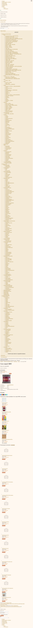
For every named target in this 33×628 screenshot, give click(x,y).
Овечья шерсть (8, 161)
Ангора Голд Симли (9, 192)
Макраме (7, 96)
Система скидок (4, 4)
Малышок (7, 129)
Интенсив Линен (8, 90)
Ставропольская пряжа (7, 162)
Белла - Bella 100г (8, 43)
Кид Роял (7, 221)
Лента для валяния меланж (10, 128)
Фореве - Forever (8, 71)
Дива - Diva (7, 48)
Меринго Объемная (9, 177)
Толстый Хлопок (8, 269)
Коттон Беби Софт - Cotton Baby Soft (11, 52)
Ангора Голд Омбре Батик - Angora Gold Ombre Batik (14, 38)
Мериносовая (8, 157)
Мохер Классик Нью (9, 222)
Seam (5, 81)
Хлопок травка (8, 142)
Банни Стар (7, 215)
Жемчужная (7, 156)
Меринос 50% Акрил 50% (16, 603)
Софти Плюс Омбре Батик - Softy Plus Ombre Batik (14, 66)
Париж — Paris (8, 80)
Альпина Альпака (8, 203)
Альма (7, 115)
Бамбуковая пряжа (7, 290)
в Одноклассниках (4, 357)
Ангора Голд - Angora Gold (10, 36)
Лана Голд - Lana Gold (9, 54)
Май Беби (7, 245)
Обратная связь (2, 605)
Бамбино (7, 119)
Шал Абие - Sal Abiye (9, 62)
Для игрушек (6, 296)
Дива (6, 243)
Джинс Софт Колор (9, 88)
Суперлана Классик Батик (10, 200)
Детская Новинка (8, 154)
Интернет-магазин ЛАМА (7, 602)
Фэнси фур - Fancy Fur (9, 110)
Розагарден (7, 97)
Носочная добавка (8, 147)
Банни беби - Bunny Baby (10, 113)
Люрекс (7, 237)
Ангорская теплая (8, 151)
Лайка (6, 173)
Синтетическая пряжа (7, 241)
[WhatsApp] (5, 394)
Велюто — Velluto (8, 45)
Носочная (7, 159)
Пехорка (5, 150)
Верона (7, 242)
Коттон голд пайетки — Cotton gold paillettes (13, 94)
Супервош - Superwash (9, 67)
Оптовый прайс (4, 622)
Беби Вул (7, 194)
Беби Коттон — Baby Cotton (10, 76)
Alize (4, 34)
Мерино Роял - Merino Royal (10, 57)
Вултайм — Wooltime (9, 47)
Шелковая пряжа (6, 294)
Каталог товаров (3, 30)
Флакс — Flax (8, 109)
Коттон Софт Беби (8, 258)
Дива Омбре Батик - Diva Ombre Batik (12, 49)
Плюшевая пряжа (6, 178)
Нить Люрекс (8, 146)
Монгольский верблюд (9, 158)
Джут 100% (7, 330)
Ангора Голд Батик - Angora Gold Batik (12, 37)
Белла (6, 256)
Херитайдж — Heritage (9, 100)
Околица (7, 135)
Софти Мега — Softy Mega (10, 64)
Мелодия (7, 205)
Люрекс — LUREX (8, 106)
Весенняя (7, 153)
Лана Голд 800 (8, 196)
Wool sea (5, 102)
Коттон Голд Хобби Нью (9, 261)
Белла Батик (7, 257)
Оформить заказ (9, 603)
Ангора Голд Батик (9, 190)
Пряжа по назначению (5, 295)
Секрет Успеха (8, 277)
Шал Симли (7, 233)
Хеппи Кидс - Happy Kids (9, 72)
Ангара (7, 117)
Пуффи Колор (8, 185)
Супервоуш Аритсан (9, 197)
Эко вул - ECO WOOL (9, 111)
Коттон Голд (7, 260)
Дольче (7, 89)
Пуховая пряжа (6, 293)
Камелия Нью (8, 92)
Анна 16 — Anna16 (9, 82)
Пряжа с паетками (7, 238)
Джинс (7, 87)
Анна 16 (7, 273)
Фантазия (7, 138)
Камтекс (5, 114)
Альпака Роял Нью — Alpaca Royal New (12, 35)
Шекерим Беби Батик (9, 247)
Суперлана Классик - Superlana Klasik (11, 69)
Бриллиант (7, 201)
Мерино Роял (8, 275)
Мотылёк (7, 131)
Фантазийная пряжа (7, 280)
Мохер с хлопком (8, 133)
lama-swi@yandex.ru (15, 605)
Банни (7, 214)
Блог (1, 604)
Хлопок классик (8, 139)
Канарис (7, 93)
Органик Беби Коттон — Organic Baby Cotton (13, 78)
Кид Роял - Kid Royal (9, 50)
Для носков (6, 311)
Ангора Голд (8, 189)
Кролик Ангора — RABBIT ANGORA (11, 105)
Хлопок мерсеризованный (10, 141)
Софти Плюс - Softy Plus (9, 65)
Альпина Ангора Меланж (10, 202)
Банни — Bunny (8, 103)
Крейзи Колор (8, 204)
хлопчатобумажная (10, 384)
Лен (6, 126)
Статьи (3, 6)
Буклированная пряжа (7, 291)
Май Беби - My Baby (9, 56)
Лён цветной (8, 170)
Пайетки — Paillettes (9, 107)
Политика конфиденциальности (15, 606)
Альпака (7, 116)
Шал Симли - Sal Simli (9, 61)
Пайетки (7, 236)
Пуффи (7, 184)
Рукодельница (8, 148)
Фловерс (7, 99)
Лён (6, 169)
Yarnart (5, 85)
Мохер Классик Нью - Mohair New (11, 58)
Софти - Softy (8, 63)
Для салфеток (6, 321)
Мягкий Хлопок (8, 268)
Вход (4, 7)
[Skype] (6, 394)
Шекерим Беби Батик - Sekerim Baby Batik (12, 74)
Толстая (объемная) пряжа (8, 285)
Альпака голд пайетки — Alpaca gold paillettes (13, 86)
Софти (7, 181)
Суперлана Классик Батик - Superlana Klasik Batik (13, 70)
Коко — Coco (8, 83)
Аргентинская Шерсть (9, 279)
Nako (4, 79)
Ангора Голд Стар (8, 193)
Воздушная (7, 122)
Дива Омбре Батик (9, 244)
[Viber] (4, 394)
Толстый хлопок (8, 137)
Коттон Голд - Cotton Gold (10, 51)
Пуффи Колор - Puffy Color (10, 60)
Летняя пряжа (6, 292)
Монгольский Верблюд (9, 218)
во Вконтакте (3, 355)
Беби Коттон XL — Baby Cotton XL (11, 77)
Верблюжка (7, 121)
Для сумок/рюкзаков (7, 329)
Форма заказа (4, 3)
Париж (7, 248)
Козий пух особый (8, 163)
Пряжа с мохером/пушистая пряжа (9, 220)
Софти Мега (7, 183)
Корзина (4, 603)
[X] (3, 394)
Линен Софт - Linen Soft (9, 95)
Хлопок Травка (8, 281)
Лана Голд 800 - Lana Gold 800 (10, 55)
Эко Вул (7, 276)
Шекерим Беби (8, 246)
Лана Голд (7, 195)
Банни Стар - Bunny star (9, 104)
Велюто (7, 180)
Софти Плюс (7, 305)
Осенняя (7, 160)
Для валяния (6, 308)
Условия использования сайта (5, 606)
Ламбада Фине (8, 166)
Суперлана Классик (9, 199)
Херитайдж (7, 207)
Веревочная (7, 145)
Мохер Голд (7, 132)
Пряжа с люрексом (7, 231)
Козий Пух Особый (9, 230)
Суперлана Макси (8, 289)
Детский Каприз (8, 155)
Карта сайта (22, 603)
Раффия (7, 333)
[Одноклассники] (2, 394)
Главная (3, 1)
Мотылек (7, 267)
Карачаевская (6, 144)
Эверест (7, 101)
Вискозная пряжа (6, 164)
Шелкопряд (7, 143)
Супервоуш (7, 198)
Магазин (1, 603)
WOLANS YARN (6, 112)
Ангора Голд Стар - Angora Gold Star (11, 41)
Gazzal (5, 75)
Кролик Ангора (8, 216)
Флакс (6, 168)
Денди (7, 123)
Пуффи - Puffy (8, 59)
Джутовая (7, 124)
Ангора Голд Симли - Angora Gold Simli (12, 40)
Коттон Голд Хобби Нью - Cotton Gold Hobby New (13, 53)
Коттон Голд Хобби (9, 259)
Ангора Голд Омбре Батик (10, 191)
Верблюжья (7, 152)
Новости (3, 5)
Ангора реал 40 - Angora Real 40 (11, 39)
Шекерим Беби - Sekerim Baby (10, 73)
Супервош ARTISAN (9, 68)
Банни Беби (7, 186)
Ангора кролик (8, 213)
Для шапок (5, 347)
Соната (7, 149)
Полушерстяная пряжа (7, 187)
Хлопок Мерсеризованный (10, 270)
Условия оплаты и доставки (6, 2)
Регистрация (6, 8)
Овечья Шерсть (8, 278)
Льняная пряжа (6, 167)
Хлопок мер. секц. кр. (9, 140)
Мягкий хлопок (8, 134)
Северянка (7, 136)
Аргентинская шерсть (9, 118)
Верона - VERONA (9, 46)
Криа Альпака (8, 125)
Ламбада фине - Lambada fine (10, 84)
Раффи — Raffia (8, 108)
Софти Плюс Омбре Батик (10, 182)
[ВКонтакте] (0, 394)
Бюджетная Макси (9, 120)
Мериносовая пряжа (7, 171)
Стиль (6, 98)
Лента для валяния (9, 127)
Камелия (7, 91)
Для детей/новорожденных (8, 334)
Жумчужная (7, 165)
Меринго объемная (9, 130)
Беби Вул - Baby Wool (9, 42)
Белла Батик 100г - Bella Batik (10, 44)
